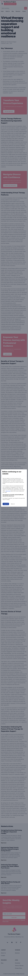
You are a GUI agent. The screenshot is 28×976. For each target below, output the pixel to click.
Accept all (6, 503)
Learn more (8, 491)
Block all (13, 503)
